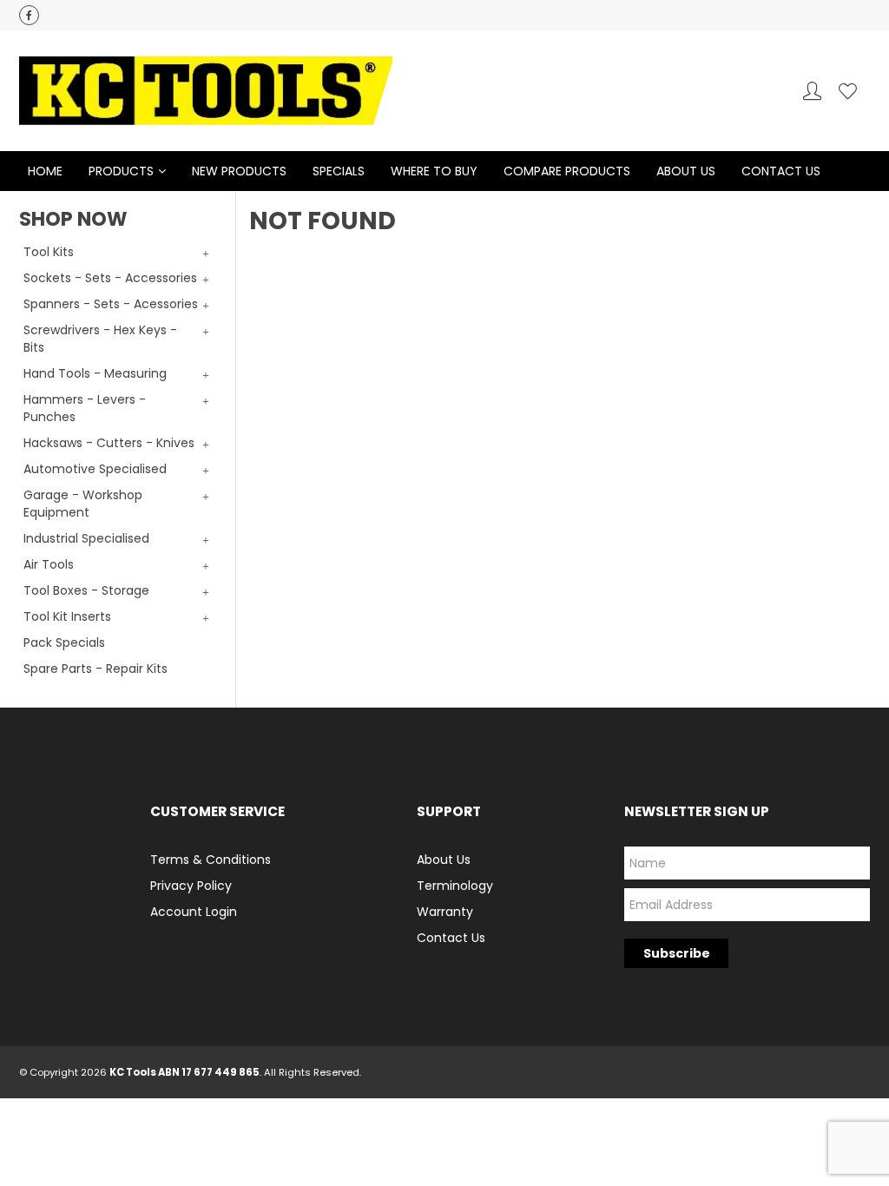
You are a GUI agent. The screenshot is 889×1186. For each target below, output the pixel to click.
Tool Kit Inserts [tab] (67, 616)
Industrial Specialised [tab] (86, 538)
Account (812, 91)
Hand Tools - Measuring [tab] (95, 373)
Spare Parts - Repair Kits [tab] (95, 668)
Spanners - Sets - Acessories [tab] (110, 304)
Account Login (193, 911)
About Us (685, 171)
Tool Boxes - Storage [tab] (86, 590)
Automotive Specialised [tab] (95, 469)
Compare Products (567, 171)
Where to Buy (434, 171)
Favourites (848, 91)
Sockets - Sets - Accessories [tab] (110, 278)
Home (45, 171)
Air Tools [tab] (48, 564)
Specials (339, 171)
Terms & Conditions (210, 859)
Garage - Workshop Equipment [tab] (82, 503)
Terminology (455, 885)
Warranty (445, 911)
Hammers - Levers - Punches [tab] (84, 408)
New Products (239, 171)
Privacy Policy (191, 885)
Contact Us (780, 171)
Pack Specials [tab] (64, 642)
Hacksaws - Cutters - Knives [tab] (108, 442)
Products (121, 171)
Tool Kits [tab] (48, 251)
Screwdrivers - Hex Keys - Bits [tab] (100, 338)
